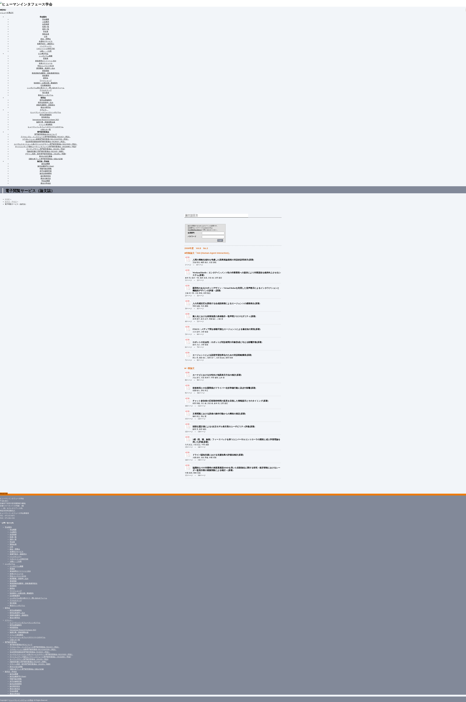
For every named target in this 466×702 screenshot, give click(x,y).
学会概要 (45, 19)
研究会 (7, 608)
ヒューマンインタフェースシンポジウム (45, 112)
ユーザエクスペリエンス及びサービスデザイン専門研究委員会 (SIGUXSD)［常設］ (45, 144)
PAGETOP (4, 494)
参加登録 (45, 71)
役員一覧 (45, 27)
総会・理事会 (46, 39)
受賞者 (45, 58)
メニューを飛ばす (7, 13)
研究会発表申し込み (45, 102)
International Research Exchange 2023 (46, 120)
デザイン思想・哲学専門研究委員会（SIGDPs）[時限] (45, 154)
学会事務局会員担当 (194, 230)
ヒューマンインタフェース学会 (21, 700)
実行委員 (45, 93)
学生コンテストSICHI (45, 66)
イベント (9, 620)
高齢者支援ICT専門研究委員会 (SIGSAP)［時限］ (45, 151)
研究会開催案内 (46, 100)
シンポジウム (10, 564)
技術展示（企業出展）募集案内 (46, 83)
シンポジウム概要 (45, 56)
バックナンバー (46, 46)
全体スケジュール (45, 63)
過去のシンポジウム (45, 95)
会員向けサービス (45, 41)
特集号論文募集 (46, 168)
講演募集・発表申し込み (45, 68)
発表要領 (45, 75)
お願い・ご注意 (46, 51)
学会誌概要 (45, 181)
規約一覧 (45, 29)
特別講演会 (45, 117)
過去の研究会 (46, 107)
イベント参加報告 (45, 124)
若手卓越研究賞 (46, 171)
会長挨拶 (45, 24)
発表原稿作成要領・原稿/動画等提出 (45, 73)
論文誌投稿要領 (46, 173)
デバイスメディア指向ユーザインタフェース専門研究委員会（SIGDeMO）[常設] (45, 147)
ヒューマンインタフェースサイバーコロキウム (45, 127)
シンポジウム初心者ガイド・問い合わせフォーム (45, 88)
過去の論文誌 (46, 178)
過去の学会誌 (46, 183)
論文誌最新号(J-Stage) (45, 166)
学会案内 (8, 527)
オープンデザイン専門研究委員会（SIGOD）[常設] (45, 149)
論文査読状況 (46, 176)
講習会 (45, 78)
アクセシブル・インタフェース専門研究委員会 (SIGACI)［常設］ (46, 137)
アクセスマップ (46, 90)
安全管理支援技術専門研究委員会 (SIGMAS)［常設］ (45, 142)
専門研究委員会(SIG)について (45, 134)
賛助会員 (45, 34)
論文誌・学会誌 (11, 671)
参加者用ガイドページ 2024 (45, 61)
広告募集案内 (46, 85)
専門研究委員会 (11, 642)
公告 (45, 36)
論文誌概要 (45, 164)
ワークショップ (46, 80)
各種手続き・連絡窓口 (45, 44)
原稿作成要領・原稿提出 (45, 105)
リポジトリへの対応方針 (45, 49)
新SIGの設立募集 (45, 156)
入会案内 (45, 22)
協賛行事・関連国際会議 (45, 122)
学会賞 (45, 31)
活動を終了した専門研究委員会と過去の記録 (46, 159)
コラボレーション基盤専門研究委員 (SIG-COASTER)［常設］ (45, 139)
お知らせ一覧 (46, 129)
